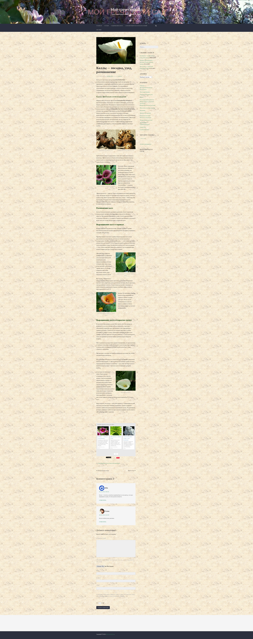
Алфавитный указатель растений (136, 25)
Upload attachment (115, 560)
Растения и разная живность (147, 99)
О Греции (142, 85)
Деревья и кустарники (145, 113)
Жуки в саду (131, 470)
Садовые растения (144, 129)
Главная (99, 25)
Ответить (102, 500)
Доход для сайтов (143, 138)
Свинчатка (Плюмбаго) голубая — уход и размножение (128, 438)
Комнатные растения (145, 115)
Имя (97, 570)
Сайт (98, 585)
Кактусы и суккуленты (145, 117)
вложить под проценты (145, 144)
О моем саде (143, 127)
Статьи (106, 25)
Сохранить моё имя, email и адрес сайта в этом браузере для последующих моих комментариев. (115, 595)
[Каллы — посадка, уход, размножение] (116, 50)
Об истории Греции (145, 92)
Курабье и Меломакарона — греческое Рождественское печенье (147, 62)
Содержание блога (117, 25)
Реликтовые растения (103, 470)
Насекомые (142, 110)
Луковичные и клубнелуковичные (109, 463)
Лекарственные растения (146, 120)
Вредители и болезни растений (147, 105)
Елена (120, 76)
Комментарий (101, 538)
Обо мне (99, 29)
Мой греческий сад (126, 9)
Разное (141, 97)
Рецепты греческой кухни (146, 94)
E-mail (98, 578)
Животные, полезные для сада (147, 108)
